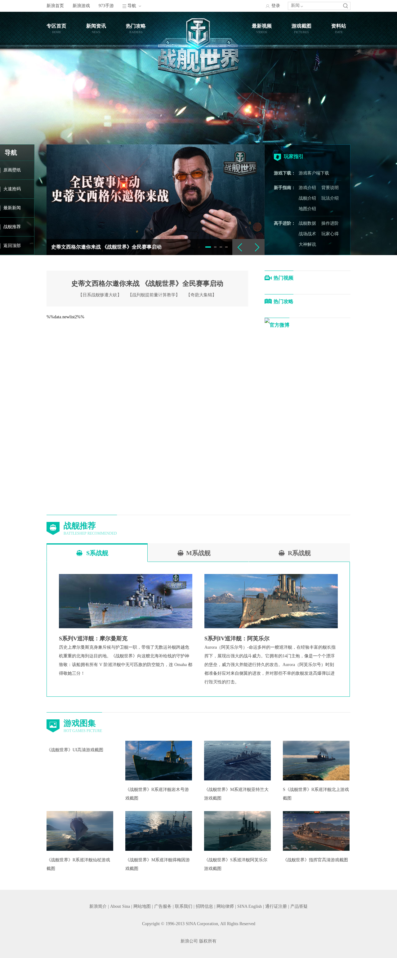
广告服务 (163, 906)
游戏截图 (301, 26)
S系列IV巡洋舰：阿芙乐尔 (237, 638)
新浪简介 (98, 906)
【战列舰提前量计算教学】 (154, 295)
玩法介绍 (330, 198)
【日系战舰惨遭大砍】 (100, 295)
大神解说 (307, 244)
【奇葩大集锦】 (201, 295)
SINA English (249, 906)
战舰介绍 (307, 198)
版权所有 (207, 941)
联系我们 (183, 906)
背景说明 (330, 187)
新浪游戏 (81, 5)
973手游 (106, 5)
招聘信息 (204, 906)
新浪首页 (55, 5)
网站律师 (225, 906)
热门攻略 (136, 26)
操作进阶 (330, 223)
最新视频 (262, 26)
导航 (131, 5)
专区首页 (56, 26)
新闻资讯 (96, 26)
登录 (275, 5)
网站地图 (142, 906)
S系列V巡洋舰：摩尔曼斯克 (93, 638)
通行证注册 (276, 906)
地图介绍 (307, 208)
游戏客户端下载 (314, 173)
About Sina (120, 906)
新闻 (295, 5)
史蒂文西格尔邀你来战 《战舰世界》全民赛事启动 (106, 246)
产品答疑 (299, 906)
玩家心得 (330, 234)
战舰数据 (307, 223)
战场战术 (307, 234)
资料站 (338, 26)
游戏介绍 (307, 187)
